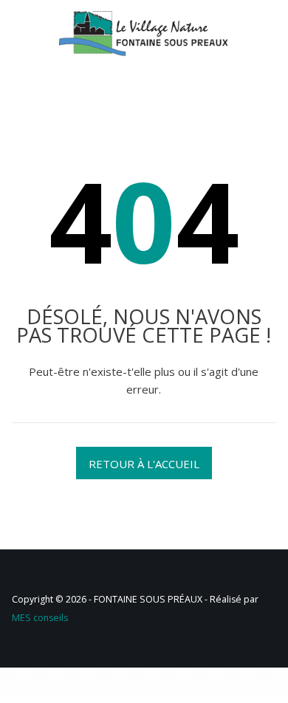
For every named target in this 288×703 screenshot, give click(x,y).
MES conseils (40, 617)
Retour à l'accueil (144, 463)
